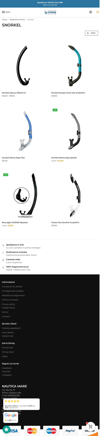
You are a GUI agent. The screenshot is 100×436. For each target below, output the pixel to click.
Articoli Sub (7, 347)
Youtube (6, 371)
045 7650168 (50, 5)
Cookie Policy (8, 308)
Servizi (5, 312)
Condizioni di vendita (12, 286)
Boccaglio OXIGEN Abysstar (15, 222)
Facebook (6, 368)
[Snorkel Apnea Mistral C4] (25, 65)
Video (4, 356)
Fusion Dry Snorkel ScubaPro (65, 222)
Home (4, 20)
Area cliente (8, 332)
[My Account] (90, 12)
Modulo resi (7, 336)
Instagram (7, 375)
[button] (96, 12)
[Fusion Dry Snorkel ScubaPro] (74, 195)
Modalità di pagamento (13, 295)
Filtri (93, 33)
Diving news (8, 352)
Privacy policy (8, 304)
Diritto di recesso (10, 300)
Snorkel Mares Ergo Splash (64, 158)
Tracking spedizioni (11, 328)
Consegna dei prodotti (13, 291)
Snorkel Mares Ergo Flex (13, 158)
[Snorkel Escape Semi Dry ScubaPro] (74, 65)
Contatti (6, 316)
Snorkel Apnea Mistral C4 (14, 93)
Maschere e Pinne (17, 20)
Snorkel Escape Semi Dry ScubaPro (68, 93)
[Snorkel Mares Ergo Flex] (25, 130)
